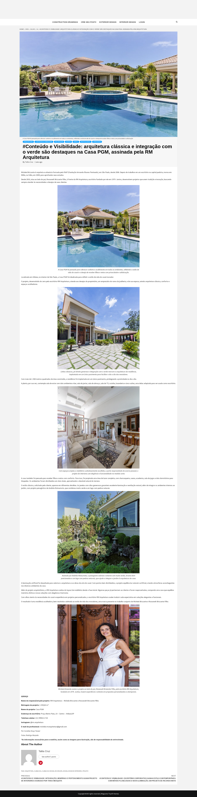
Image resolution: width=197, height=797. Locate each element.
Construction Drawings (65, 22)
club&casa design (48, 771)
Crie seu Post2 (88, 22)
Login (142, 22)
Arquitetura (28, 141)
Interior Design (127, 22)
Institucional (85, 141)
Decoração (59, 141)
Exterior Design (107, 22)
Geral (76, 141)
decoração (58, 771)
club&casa (37, 771)
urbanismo (97, 141)
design (65, 771)
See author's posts (49, 756)
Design (68, 141)
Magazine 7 (105, 794)
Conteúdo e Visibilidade (44, 141)
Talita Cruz (29, 162)
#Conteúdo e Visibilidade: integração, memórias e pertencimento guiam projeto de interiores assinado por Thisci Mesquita (59, 778)
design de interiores (75, 771)
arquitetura (29, 771)
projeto (85, 771)
